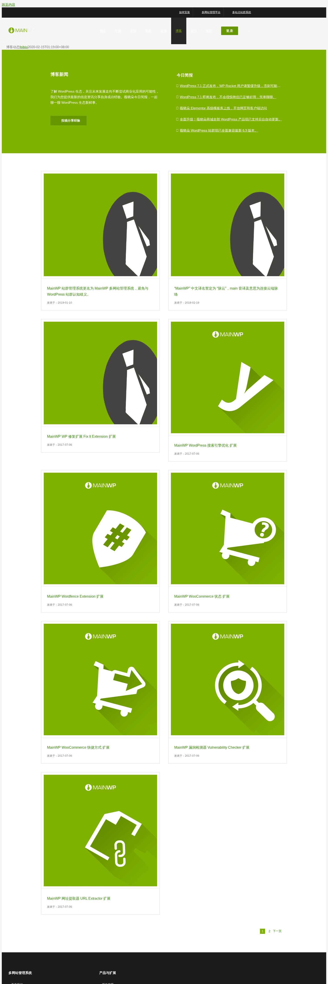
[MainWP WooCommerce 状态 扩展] (227, 528)
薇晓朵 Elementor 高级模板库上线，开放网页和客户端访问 (223, 108)
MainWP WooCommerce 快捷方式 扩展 (78, 747)
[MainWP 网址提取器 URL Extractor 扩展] (100, 830)
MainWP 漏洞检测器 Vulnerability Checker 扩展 (211, 747)
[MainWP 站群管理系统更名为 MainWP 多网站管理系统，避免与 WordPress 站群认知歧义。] (100, 225)
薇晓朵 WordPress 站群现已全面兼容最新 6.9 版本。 (219, 130)
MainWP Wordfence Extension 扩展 (75, 596)
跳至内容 (8, 4)
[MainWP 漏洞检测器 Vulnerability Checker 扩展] (227, 679)
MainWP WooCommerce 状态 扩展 (202, 596)
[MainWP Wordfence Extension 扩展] (100, 528)
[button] (248, 30)
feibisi (24, 47)
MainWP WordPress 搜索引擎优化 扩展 (205, 445)
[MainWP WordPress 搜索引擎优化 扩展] (227, 377)
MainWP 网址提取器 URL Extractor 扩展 (78, 898)
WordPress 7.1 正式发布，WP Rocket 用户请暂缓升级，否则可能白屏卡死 (235, 86)
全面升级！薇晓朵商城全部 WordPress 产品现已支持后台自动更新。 (231, 119)
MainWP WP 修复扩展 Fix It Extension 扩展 (81, 436)
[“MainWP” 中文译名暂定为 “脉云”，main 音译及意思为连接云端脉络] (227, 225)
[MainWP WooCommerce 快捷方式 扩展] (100, 679)
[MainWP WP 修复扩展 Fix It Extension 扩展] (100, 373)
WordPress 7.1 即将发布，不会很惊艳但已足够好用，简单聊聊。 (228, 97)
